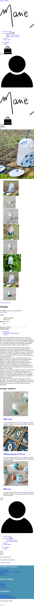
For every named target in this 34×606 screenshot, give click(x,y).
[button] (10, 33)
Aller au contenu (4, 0)
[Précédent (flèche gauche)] (0, 605)
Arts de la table (7, 31)
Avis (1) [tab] (5, 334)
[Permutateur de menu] (13, 33)
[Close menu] (1, 499)
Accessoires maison (14, 35)
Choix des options (23, 422)
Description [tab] (6, 331)
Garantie (2, 586)
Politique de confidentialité (7, 596)
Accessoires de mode (14, 36)
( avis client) (3, 312)
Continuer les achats (5, 562)
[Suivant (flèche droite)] (2, 605)
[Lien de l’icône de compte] (17, 88)
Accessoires (6, 33)
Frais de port (3, 587)
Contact (5, 44)
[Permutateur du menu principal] (2, 126)
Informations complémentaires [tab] (11, 333)
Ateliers (5, 38)
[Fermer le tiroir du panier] (1, 552)
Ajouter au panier (5, 328)
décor (1, 321)
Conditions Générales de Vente (8, 598)
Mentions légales (4, 595)
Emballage (3, 584)
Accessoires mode (17, 572)
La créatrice (6, 42)
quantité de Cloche (5, 327)
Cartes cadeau (7, 39)
